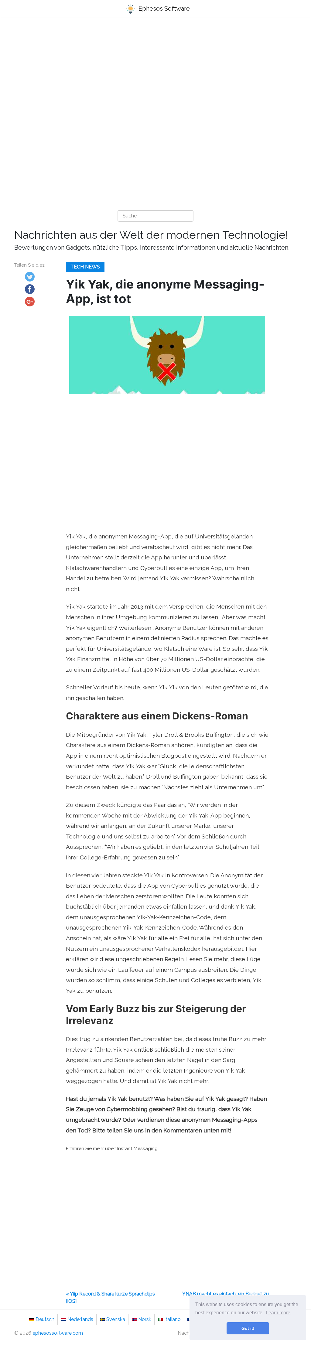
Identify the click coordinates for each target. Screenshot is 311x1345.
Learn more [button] (278, 1312)
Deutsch (45, 1319)
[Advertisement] (155, 70)
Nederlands (80, 1319)
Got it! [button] (248, 1328)
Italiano (172, 1319)
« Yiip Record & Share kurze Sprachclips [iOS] (110, 1297)
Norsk (144, 1319)
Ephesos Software (163, 8)
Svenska (115, 1319)
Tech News (85, 267)
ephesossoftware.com (57, 1333)
